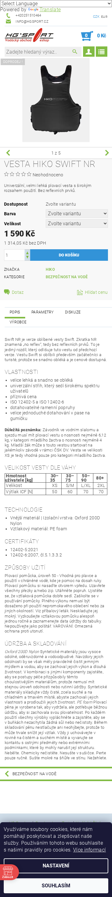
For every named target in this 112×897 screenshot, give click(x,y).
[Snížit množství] (27, 258)
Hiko (50, 269)
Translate (50, 9)
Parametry (42, 312)
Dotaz (18, 292)
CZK (96, 17)
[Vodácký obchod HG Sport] (29, 36)
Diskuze (73, 312)
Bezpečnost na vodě (67, 277)
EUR (104, 16)
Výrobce (18, 322)
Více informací (89, 850)
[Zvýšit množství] (27, 252)
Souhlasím (56, 886)
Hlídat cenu (96, 292)
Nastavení (56, 866)
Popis (15, 312)
